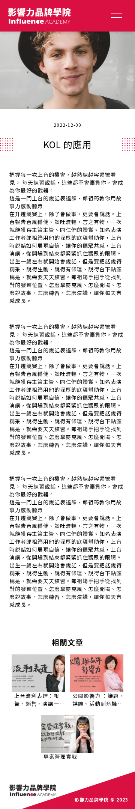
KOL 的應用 (68, 144)
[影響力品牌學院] (39, 16)
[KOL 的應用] (67, 70)
